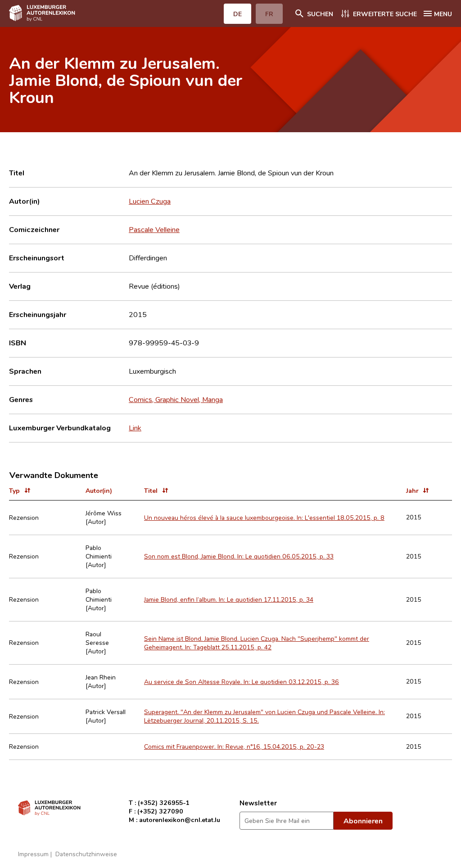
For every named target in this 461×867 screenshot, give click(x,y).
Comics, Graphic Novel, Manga (176, 399)
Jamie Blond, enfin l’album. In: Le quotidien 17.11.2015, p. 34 (228, 599)
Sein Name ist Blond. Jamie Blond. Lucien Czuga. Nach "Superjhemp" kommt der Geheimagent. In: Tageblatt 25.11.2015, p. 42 (256, 642)
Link (135, 427)
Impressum (33, 853)
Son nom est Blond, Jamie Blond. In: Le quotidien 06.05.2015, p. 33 (239, 556)
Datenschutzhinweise (86, 853)
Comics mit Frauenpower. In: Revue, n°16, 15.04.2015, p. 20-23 (234, 746)
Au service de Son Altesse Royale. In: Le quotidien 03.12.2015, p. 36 (241, 681)
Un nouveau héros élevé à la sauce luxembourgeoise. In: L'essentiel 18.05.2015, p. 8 (264, 517)
